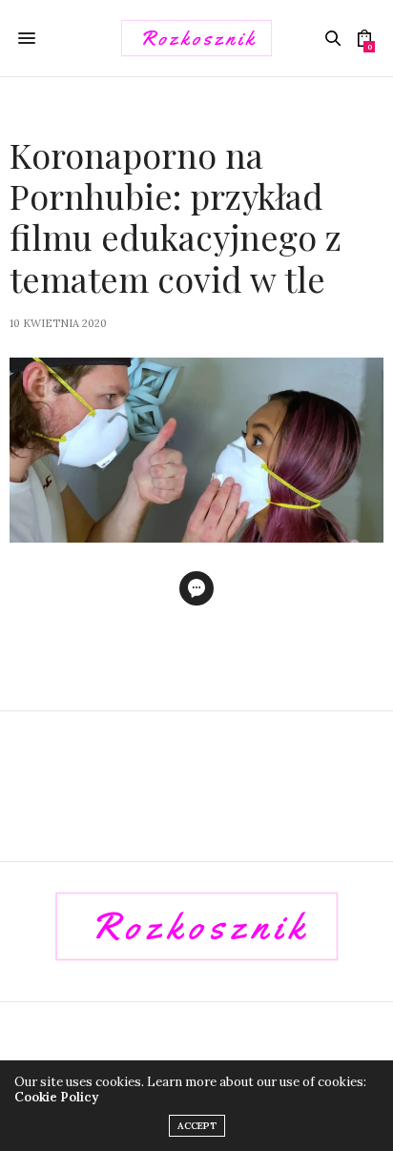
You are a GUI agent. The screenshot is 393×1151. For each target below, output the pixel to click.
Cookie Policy (56, 1097)
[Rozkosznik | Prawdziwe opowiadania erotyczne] (196, 38)
